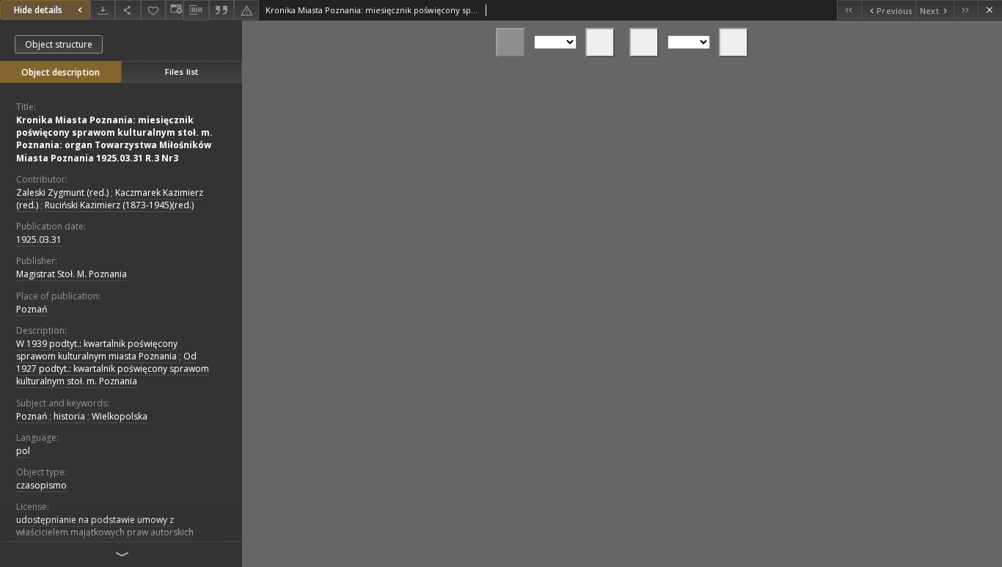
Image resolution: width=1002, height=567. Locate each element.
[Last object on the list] (966, 10)
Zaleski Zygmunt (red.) (62, 192)
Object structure (58, 44)
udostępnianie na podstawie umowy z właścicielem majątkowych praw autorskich (105, 525)
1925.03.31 (39, 239)
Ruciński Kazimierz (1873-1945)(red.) (119, 205)
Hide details (38, 10)
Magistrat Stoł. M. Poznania (71, 274)
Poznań (31, 309)
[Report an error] (246, 10)
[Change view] (174, 10)
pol (23, 451)
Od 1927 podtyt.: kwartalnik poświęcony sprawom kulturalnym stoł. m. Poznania (112, 368)
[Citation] (221, 10)
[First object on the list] (849, 10)
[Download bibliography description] (195, 10)
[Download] (102, 10)
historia (69, 416)
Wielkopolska (119, 416)
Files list (181, 71)
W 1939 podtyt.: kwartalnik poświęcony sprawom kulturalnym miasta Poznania (97, 349)
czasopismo (41, 485)
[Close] (990, 10)
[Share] (127, 10)
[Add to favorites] (153, 10)
